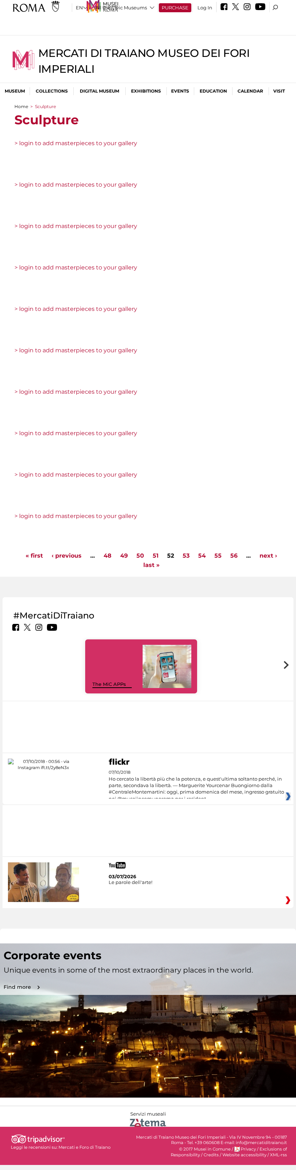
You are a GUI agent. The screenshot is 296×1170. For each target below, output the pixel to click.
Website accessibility (244, 1154)
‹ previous (67, 555)
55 (218, 555)
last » (151, 565)
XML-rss (278, 1154)
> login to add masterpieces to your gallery (75, 143)
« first (34, 555)
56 (234, 555)
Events (180, 91)
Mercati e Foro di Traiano (84, 1147)
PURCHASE (175, 7)
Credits (211, 1154)
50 (140, 555)
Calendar (250, 91)
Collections (52, 91)
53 (186, 555)
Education (213, 91)
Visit (279, 91)
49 (124, 555)
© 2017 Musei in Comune (205, 1149)
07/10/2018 (196, 785)
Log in (204, 7)
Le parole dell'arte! (130, 882)
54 (202, 555)
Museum (15, 91)
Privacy (248, 1149)
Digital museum (99, 91)
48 (108, 555)
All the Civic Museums (121, 7)
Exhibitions (146, 91)
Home (21, 106)
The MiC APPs (109, 684)
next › (268, 555)
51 (155, 555)
